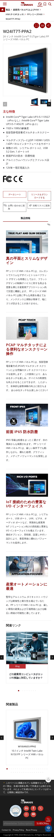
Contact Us (6, 830)
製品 (8, 9)
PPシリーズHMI (34, 14)
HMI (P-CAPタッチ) (15, 14)
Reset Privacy (31, 830)
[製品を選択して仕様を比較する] (27, 205)
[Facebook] (33, 808)
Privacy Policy (18, 830)
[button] (48, 820)
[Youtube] (33, 814)
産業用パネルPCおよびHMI (26, 9)
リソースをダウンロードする (39, 196)
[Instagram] (26, 814)
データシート (14, 194)
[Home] (2, 10)
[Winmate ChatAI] (48, 828)
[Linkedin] (26, 808)
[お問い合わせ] (42, 25)
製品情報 (25, 218)
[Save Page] (36, 25)
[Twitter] (40, 808)
